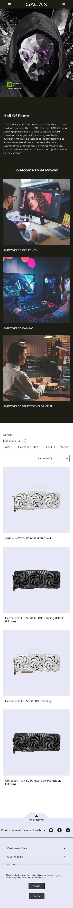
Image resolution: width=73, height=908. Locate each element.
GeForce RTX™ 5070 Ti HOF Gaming (29, 538)
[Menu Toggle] (8, 4)
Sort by (7, 434)
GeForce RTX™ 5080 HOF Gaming (28, 701)
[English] (63, 4)
